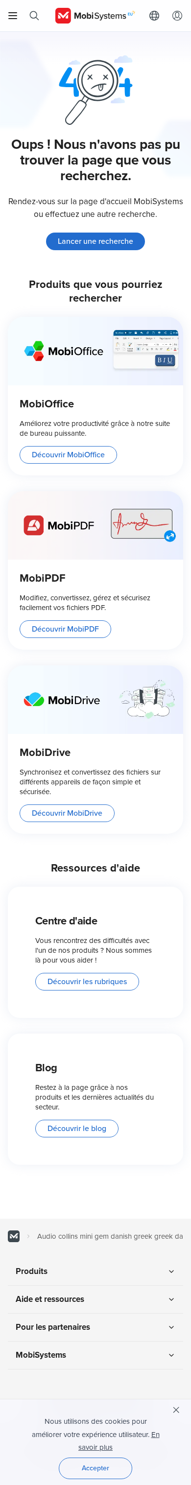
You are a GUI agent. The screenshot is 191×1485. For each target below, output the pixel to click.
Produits (32, 1271)
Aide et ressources (50, 1299)
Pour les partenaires (53, 1327)
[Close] (176, 1410)
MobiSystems (41, 1355)
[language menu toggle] (156, 15)
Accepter (95, 1468)
